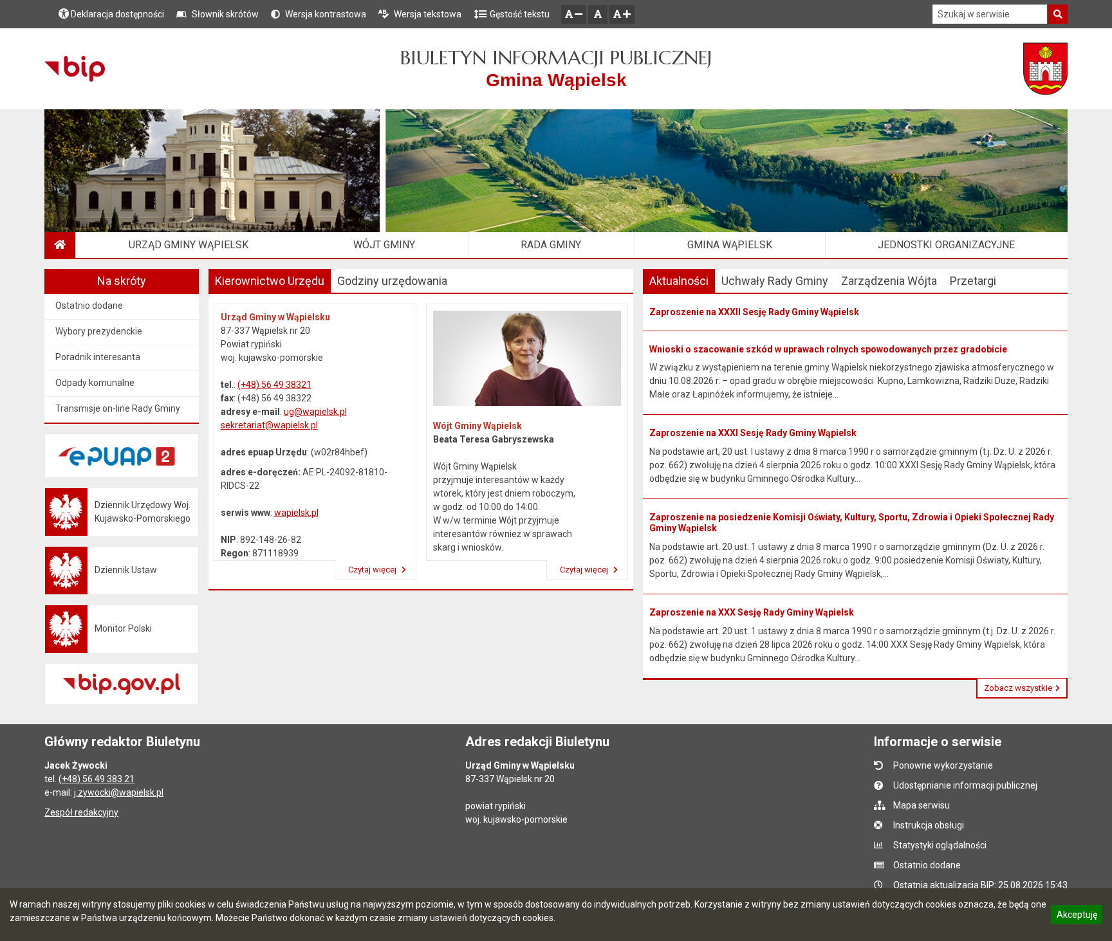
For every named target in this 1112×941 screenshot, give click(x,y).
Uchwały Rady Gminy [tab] (774, 281)
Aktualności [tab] (679, 281)
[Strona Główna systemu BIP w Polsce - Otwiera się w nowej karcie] (74, 69)
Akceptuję (1076, 916)
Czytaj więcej (373, 569)
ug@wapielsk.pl (315, 412)
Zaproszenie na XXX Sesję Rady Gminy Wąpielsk (751, 612)
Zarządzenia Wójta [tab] (889, 281)
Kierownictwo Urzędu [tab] (269, 281)
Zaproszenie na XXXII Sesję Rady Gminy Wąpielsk (754, 312)
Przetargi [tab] (973, 281)
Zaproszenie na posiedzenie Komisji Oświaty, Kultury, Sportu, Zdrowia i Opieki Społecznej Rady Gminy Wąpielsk (851, 522)
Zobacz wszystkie (1018, 688)
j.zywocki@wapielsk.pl (118, 792)
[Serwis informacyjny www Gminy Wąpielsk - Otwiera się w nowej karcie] (1045, 68)
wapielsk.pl (296, 512)
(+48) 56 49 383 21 (96, 779)
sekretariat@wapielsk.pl (269, 425)
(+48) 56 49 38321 (274, 384)
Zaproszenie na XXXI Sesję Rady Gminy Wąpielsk (753, 433)
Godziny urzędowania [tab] (392, 281)
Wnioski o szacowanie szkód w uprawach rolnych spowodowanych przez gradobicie (828, 349)
